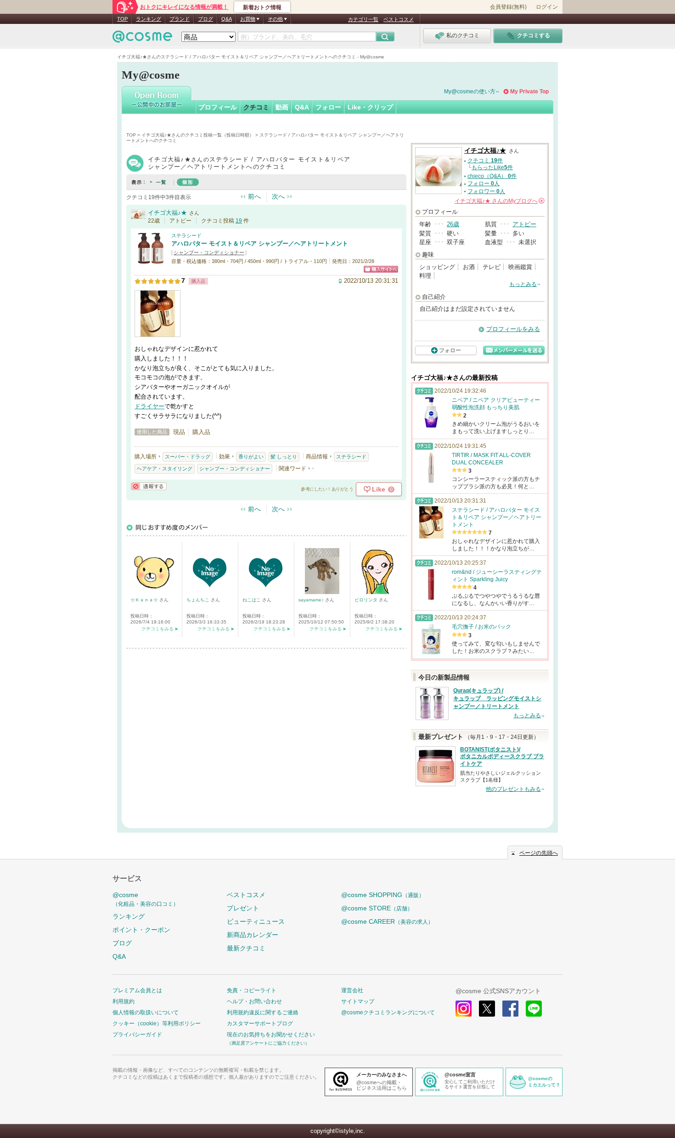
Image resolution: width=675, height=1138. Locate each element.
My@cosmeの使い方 (469, 91)
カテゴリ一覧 (363, 19)
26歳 (453, 224)
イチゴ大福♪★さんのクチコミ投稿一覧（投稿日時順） (197, 134)
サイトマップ (357, 1001)
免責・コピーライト (251, 990)
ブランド (179, 19)
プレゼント (243, 908)
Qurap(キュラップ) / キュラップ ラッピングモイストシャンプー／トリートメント (497, 698)
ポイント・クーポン (141, 929)
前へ (254, 196)
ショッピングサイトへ (381, 269)
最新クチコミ (246, 948)
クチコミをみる (157, 628)
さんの (499, 201)
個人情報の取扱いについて (145, 1012)
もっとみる (523, 284)
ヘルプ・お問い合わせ (254, 1001)
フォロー (328, 107)
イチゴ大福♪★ (167, 212)
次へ (278, 196)
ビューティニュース (256, 921)
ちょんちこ (198, 599)
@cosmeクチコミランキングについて (388, 1012)
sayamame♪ (311, 599)
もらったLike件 (492, 167)
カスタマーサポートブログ (260, 1023)
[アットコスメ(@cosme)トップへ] (142, 38)
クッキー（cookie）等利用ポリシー (156, 1023)
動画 (282, 107)
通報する (149, 486)
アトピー (524, 224)
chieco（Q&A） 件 (492, 176)
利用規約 (123, 1001)
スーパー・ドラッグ (187, 456)
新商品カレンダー (252, 934)
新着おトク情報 (262, 7)
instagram (464, 1009)
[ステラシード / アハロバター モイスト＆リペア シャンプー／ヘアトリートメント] (151, 260)
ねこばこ (252, 599)
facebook (510, 1009)
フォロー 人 (483, 183)
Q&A (226, 19)
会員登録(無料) (508, 7)
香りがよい (251, 456)
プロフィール (217, 107)
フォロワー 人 (486, 191)
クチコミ (256, 107)
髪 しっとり (283, 456)
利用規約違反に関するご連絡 (262, 1012)
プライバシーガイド (137, 1034)
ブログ (205, 19)
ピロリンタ (366, 599)
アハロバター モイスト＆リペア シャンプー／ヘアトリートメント (259, 243)
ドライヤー (149, 406)
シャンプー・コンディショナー (209, 252)
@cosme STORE (377, 908)
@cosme (145, 899)
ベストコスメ (398, 19)
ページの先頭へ (538, 853)
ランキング (148, 19)
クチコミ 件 (485, 160)
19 (239, 220)
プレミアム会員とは (137, 990)
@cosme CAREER (387, 921)
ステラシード (186, 235)
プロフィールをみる (513, 329)
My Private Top (529, 91)
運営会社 (352, 990)
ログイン (547, 7)
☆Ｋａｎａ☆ (144, 599)
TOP (122, 19)
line (534, 1009)
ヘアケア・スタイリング (164, 468)
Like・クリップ (370, 107)
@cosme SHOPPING (382, 894)
